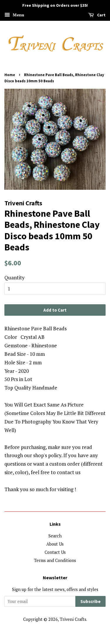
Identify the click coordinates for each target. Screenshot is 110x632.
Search (55, 536)
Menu (17, 15)
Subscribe (90, 601)
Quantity (14, 277)
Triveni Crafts (73, 619)
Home (9, 74)
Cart (101, 15)
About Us (55, 544)
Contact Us (55, 552)
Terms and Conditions (55, 560)
